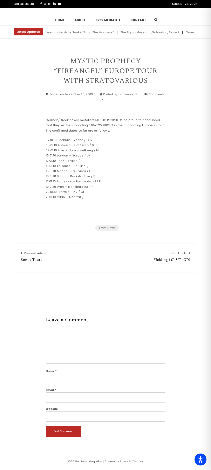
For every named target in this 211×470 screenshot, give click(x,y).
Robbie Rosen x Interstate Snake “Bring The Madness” (70, 32)
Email (51, 390)
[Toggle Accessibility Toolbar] (200, 459)
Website (52, 409)
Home (60, 20)
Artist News (106, 228)
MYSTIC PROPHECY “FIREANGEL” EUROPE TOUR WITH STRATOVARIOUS (105, 71)
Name (51, 371)
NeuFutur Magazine (88, 461)
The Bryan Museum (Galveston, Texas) (147, 32)
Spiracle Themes (132, 461)
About (80, 20)
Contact (138, 20)
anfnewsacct (128, 94)
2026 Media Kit (108, 20)
